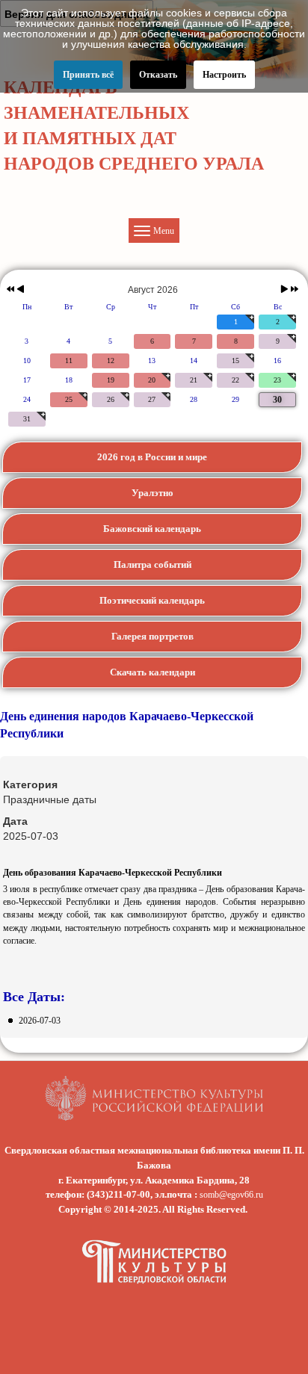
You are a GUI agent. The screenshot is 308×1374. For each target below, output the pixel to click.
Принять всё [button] (88, 74)
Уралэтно (152, 492)
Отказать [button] (158, 74)
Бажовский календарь (152, 528)
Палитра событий (152, 564)
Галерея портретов (152, 636)
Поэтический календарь (152, 600)
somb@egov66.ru (231, 1194)
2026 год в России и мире (152, 456)
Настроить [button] (224, 74)
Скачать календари (152, 672)
